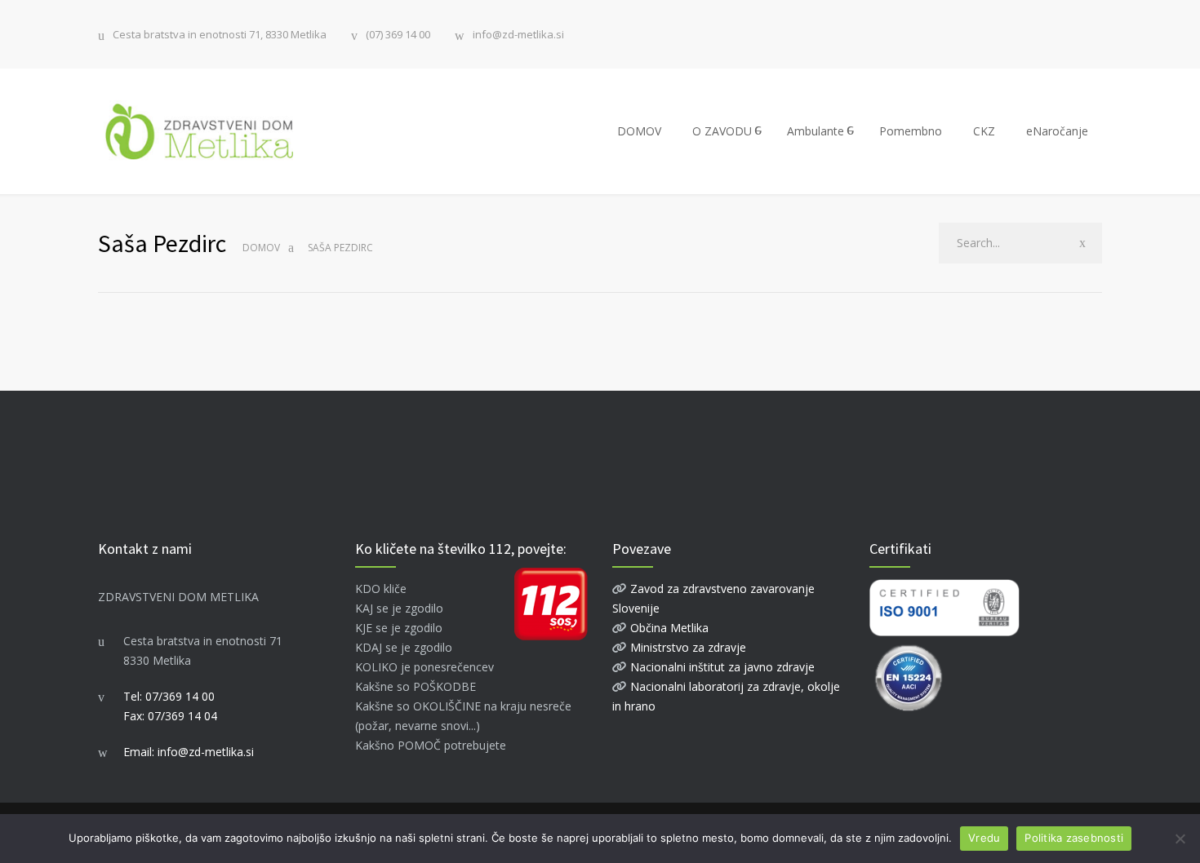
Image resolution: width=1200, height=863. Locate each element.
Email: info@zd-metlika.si (188, 751)
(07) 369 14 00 (398, 34)
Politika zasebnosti (1073, 837)
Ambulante (815, 131)
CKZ (984, 131)
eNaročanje (1057, 131)
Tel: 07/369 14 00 (169, 696)
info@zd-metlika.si (518, 34)
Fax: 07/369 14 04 (170, 716)
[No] (1179, 838)
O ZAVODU (722, 131)
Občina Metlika (668, 627)
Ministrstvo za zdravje (686, 647)
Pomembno (910, 131)
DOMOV (639, 131)
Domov (261, 247)
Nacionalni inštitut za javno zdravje (721, 667)
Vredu (984, 837)
